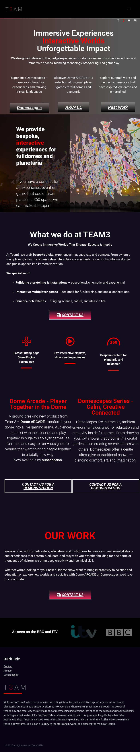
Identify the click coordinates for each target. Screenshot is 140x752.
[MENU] (129, 9)
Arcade (7, 670)
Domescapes (11, 674)
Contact (8, 666)
